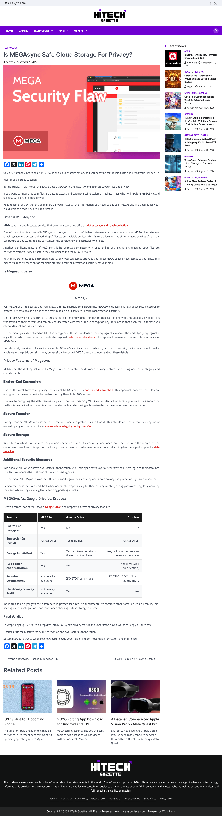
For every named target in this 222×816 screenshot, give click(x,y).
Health (188, 71)
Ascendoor (139, 811)
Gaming (23, 31)
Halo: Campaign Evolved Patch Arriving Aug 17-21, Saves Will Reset (200, 142)
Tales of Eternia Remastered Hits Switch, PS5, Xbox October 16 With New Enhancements (200, 121)
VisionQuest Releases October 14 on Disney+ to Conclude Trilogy (200, 163)
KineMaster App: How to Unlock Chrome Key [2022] (200, 56)
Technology (41, 31)
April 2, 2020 (205, 86)
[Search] (216, 30)
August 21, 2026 (206, 107)
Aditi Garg (192, 62)
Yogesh (9, 62)
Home (9, 31)
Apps (62, 31)
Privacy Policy (166, 798)
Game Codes (190, 177)
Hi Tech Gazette (77, 811)
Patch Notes (201, 135)
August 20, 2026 (206, 129)
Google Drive (53, 507)
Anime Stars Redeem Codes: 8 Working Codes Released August (201, 183)
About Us (54, 798)
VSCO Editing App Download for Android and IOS (80, 721)
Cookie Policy (114, 798)
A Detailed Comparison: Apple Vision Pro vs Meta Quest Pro (135, 721)
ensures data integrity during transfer (68, 426)
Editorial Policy (98, 798)
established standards (82, 337)
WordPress (168, 811)
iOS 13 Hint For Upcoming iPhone (23, 721)
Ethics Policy (81, 798)
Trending (198, 71)
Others (78, 31)
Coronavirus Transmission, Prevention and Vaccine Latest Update (200, 79)
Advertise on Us (132, 798)
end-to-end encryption (99, 390)
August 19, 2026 (206, 171)
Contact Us (67, 798)
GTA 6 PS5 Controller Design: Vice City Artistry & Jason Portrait (199, 100)
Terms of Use (149, 798)
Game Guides (191, 93)
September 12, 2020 (200, 64)
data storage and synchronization (107, 225)
